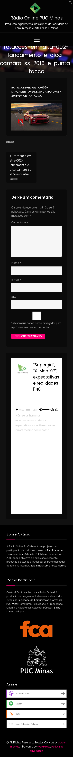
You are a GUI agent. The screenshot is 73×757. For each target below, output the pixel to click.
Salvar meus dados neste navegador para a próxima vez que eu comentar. (36, 325)
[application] (36, 409)
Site (13, 296)
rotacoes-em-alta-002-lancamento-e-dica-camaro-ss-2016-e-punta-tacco (36, 92)
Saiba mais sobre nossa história (48, 565)
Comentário (19, 222)
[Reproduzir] (16, 409)
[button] (70, 3)
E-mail (16, 279)
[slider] (28, 410)
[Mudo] (40, 409)
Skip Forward (57, 409)
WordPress (43, 746)
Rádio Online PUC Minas (37, 18)
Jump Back (52, 409)
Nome (16, 262)
